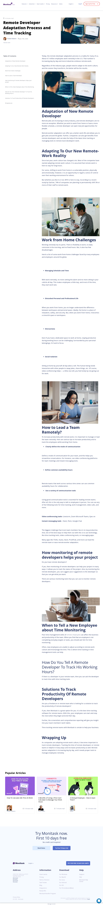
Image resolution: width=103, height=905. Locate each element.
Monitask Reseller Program (47, 893)
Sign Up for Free (90, 4)
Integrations (43, 888)
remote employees (73, 635)
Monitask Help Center (83, 880)
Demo (60, 4)
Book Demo (41, 848)
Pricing (48, 4)
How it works (40, 4)
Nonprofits (42, 891)
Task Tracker (43, 882)
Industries (31, 4)
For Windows (63, 874)
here (88, 899)
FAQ (80, 877)
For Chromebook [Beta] (66, 888)
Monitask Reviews (15, 878)
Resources (54, 4)
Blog (40, 885)
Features (24, 4)
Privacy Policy (16, 897)
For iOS (61, 885)
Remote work (7, 42)
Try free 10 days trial (61, 848)
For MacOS (62, 877)
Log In (80, 4)
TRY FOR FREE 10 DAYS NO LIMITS (78, 863)
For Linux (62, 880)
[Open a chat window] (99, 901)
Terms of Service (44, 880)
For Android (63, 882)
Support (81, 874)
